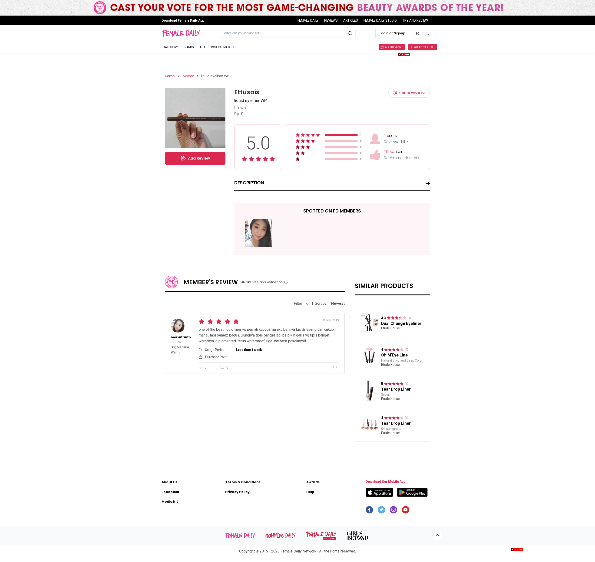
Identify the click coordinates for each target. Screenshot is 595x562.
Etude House (390, 328)
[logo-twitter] (381, 510)
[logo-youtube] (405, 510)
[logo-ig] (393, 510)
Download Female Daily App (183, 20)
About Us (169, 482)
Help (310, 492)
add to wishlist (412, 93)
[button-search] (350, 33)
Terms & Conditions (243, 482)
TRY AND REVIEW (415, 20)
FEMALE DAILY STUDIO (380, 20)
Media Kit (170, 501)
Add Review (199, 158)
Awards (313, 482)
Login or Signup (392, 33)
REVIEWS (331, 20)
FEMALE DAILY (308, 20)
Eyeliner (188, 76)
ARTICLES (350, 20)
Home (170, 76)
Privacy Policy (237, 492)
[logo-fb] (369, 510)
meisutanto (181, 337)
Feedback (170, 492)
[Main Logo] (181, 33)
